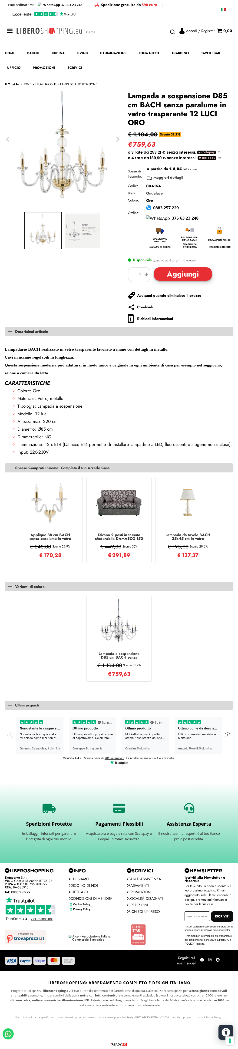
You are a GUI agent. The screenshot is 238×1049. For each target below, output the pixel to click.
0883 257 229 (166, 208)
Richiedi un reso (144, 911)
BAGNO (33, 53)
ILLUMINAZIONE (113, 53)
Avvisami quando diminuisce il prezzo (169, 295)
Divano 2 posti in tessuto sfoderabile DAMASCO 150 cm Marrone (119, 537)
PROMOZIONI (44, 67)
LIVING (82, 53)
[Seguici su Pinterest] (217, 960)
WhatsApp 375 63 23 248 (62, 5)
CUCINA (58, 53)
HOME (10, 53)
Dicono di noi (84, 885)
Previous (8, 139)
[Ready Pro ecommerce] (119, 1044)
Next (118, 139)
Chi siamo (79, 879)
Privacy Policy (81, 909)
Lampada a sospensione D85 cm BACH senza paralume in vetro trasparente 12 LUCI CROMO (119, 655)
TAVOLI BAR (210, 53)
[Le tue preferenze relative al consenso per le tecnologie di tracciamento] (229, 1040)
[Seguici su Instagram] (209, 960)
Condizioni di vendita (91, 898)
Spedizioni (138, 905)
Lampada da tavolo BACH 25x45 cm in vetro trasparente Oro (187, 537)
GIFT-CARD (79, 892)
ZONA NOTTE (149, 53)
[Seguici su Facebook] (201, 960)
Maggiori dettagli (168, 177)
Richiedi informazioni (155, 318)
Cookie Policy (81, 904)
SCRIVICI (74, 67)
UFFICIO (14, 67)
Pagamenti (139, 885)
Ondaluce (154, 193)
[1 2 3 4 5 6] (140, 274)
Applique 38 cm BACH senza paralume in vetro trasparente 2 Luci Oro (50, 537)
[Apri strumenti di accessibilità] (225, 1032)
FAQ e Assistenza (145, 879)
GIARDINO (180, 53)
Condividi (145, 307)
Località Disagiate (146, 898)
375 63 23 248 (185, 218)
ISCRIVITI (222, 916)
